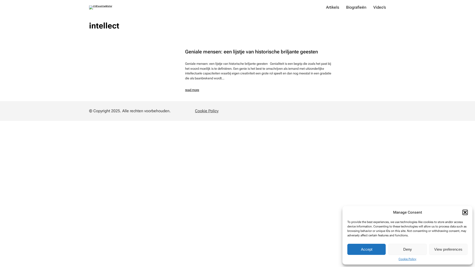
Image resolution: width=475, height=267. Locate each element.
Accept (366, 249)
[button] (465, 212)
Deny (407, 249)
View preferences (448, 249)
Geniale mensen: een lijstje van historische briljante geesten (251, 51)
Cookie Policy (407, 259)
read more (192, 90)
